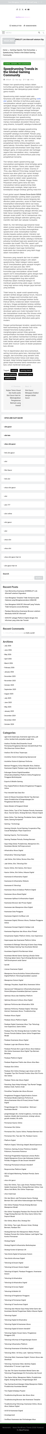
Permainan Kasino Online (13, 1123)
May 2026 (7, 654)
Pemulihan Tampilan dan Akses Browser (18, 1091)
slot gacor (8, 522)
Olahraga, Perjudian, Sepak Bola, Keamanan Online (22, 985)
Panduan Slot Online (11, 1067)
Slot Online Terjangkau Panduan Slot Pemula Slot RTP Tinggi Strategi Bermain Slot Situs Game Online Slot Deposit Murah (23, 1214)
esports (14, 370)
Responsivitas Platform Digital (15, 1169)
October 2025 (9, 685)
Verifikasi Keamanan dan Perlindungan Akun (20, 1419)
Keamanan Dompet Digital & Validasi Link (19, 927)
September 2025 (10, 689)
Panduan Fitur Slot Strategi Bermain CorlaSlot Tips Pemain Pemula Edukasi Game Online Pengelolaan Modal (22, 1033)
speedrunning (10, 378)
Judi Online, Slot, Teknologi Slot (15, 864)
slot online (8, 514)
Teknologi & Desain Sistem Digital (16, 1267)
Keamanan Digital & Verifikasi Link (16, 916)
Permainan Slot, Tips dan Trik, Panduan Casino (21, 1136)
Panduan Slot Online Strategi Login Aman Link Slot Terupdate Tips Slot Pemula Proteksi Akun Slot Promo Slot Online (23, 1073)
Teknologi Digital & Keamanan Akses (17, 1324)
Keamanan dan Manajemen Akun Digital (18, 907)
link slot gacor (9, 453)
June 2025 (8, 702)
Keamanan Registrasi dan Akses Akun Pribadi (20, 931)
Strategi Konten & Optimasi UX (15, 1250)
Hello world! (30, 633)
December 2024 (10, 716)
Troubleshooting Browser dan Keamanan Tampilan (22, 1400)
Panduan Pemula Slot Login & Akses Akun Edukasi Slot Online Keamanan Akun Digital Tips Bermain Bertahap (22, 1051)
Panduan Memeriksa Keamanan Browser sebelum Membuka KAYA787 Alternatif (22, 2)
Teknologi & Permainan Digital (15, 1300)
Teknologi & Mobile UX (12, 1291)
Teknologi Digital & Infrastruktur (15, 1320)
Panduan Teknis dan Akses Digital (16, 1080)
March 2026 (8, 663)
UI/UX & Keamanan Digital (13, 1411)
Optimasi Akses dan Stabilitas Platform (18, 996)
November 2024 (10, 720)
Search (6, 574)
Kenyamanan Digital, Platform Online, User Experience (23, 936)
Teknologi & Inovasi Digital (13, 1287)
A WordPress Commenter (13, 633)
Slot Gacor (8, 470)
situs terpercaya (10, 1194)
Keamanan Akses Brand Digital (15, 894)
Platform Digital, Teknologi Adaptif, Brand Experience (23, 1145)
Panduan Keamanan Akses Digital (16, 1040)
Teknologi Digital (10, 1315)
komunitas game (25, 374)
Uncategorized (9, 1415)
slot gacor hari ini (10, 566)
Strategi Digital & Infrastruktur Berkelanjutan (20, 1245)
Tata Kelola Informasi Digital (14, 1258)
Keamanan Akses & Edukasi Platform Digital (20, 890)
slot (5, 461)
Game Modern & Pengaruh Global (16, 806)
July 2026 (7, 646)
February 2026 (9, 668)
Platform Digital (10, 1140)
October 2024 (9, 724)
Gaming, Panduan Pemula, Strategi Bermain (19, 839)
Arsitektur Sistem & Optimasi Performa (18, 761)
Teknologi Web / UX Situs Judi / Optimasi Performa (22, 1353)
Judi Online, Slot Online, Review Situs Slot (19, 859)
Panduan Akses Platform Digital (15, 1020)
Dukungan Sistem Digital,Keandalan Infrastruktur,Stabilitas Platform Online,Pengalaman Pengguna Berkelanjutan (22, 775)
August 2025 (8, 694)
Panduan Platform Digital (13, 1058)
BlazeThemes (24, 1430)
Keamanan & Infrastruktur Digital (15, 877)
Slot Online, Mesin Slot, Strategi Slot (17, 1221)
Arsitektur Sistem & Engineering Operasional (20, 757)
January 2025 (9, 711)
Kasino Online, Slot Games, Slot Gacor (18, 868)
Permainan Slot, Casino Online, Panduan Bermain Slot (23, 1132)
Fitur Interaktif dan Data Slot (14, 793)
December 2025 (10, 676)
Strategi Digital (9, 1241)
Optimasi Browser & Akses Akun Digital (18, 1000)
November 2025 (10, 681)
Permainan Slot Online (12, 1127)
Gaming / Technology (12, 824)
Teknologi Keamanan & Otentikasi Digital (18, 1348)
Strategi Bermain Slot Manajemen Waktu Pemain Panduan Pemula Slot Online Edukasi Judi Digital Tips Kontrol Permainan (23, 1234)
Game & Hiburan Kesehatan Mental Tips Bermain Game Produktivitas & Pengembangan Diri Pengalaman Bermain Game (21, 799)
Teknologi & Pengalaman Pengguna (16, 1296)
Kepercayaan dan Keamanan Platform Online (20, 940)
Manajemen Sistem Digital (13, 980)
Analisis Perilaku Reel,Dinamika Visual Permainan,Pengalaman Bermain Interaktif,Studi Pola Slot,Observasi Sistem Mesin (23, 746)
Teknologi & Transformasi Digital (16, 1304)
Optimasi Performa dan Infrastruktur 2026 (19, 1004)
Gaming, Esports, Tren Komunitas (17, 64)
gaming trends (25, 370)
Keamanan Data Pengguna (13, 912)
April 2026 (8, 659)
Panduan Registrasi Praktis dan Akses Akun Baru (21, 1062)
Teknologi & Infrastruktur (13, 1278)
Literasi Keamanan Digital (13, 969)
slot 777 (7, 505)
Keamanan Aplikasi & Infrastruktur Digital (19, 898)
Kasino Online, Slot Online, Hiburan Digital (19, 872)
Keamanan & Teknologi (12, 885)
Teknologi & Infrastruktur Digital (15, 1283)
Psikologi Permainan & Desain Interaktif (18, 1165)
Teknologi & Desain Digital (13, 1263)
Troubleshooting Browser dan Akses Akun (19, 1395)
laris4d (6, 965)
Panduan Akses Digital (12, 1016)
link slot (7, 479)
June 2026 (8, 650)
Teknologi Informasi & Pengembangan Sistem (20, 1340)
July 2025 (7, 698)
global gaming (10, 374)
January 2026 (9, 672)
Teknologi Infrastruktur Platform (15, 1344)
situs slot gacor (10, 488)
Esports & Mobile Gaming (13, 781)
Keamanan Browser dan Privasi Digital (17, 903)
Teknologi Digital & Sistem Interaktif (17, 1329)
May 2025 (7, 707)
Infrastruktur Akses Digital (13, 850)
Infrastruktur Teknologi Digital (15, 855)
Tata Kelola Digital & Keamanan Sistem (18, 1254)
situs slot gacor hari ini (12, 557)
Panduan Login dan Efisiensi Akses (16, 1044)
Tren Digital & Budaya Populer (14, 1391)
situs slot (7, 540)
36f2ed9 (8, 80)
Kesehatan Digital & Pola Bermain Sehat (18, 951)
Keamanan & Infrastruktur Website (16, 881)
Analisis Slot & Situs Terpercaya (15, 753)
